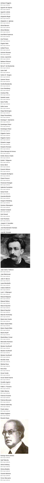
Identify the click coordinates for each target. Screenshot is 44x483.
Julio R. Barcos (5, 279)
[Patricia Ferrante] (5, 397)
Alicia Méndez (5, 30)
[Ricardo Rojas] (14, 436)
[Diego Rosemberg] (5, 117)
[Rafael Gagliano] (5, 415)
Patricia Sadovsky (6, 404)
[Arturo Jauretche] (5, 58)
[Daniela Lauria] (5, 99)
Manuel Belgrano (6, 297)
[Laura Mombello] (5, 285)
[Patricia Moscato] (5, 402)
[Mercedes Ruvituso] (5, 343)
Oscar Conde (4, 373)
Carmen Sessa (5, 79)
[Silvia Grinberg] (5, 466)
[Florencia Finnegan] (5, 184)
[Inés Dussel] (5, 216)
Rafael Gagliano (5, 413)
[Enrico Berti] (5, 166)
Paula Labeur (5, 409)
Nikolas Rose (5, 364)
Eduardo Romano (6, 147)
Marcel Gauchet (5, 306)
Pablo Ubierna (5, 391)
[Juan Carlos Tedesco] (5, 271)
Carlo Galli (4, 70)
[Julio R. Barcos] (5, 280)
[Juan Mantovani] (5, 276)
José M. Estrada (6, 232)
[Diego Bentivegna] (5, 112)
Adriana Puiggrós (6, 3)
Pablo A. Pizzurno (6, 386)
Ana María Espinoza (7, 34)
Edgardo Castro (5, 133)
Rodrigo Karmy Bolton (7, 455)
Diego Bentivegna (6, 111)
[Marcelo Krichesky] (5, 316)
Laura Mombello (6, 283)
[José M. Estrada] (15, 250)
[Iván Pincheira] (5, 220)
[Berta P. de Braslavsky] (5, 67)
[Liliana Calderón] (5, 289)
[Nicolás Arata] (5, 361)
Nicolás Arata (5, 359)
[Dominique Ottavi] (5, 126)
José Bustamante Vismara (9, 228)
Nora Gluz (4, 368)
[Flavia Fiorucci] (5, 180)
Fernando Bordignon (7, 174)
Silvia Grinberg (5, 464)
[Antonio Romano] (5, 54)
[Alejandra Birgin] (5, 18)
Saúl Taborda (5, 460)
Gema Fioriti (4, 192)
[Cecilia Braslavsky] (5, 85)
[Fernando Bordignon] (5, 175)
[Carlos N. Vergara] (5, 76)
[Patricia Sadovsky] (5, 406)
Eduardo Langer (5, 142)
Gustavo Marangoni (7, 205)
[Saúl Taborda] (5, 462)
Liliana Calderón (5, 288)
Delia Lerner (4, 106)
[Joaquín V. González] (5, 225)
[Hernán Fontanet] (5, 211)
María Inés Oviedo (6, 319)
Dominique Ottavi (6, 124)
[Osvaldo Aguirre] (5, 384)
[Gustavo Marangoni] (5, 207)
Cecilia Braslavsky (6, 84)
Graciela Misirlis (6, 196)
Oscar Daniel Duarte (7, 377)
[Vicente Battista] (5, 475)
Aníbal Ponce (5, 48)
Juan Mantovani (6, 274)
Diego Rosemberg (6, 115)
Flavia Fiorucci (5, 178)
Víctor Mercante (6, 478)
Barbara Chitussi (6, 61)
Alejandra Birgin (5, 16)
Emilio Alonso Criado (7, 156)
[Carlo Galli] (5, 72)
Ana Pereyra (4, 39)
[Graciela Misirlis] (5, 198)
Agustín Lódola (5, 12)
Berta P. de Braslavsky (7, 66)
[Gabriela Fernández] (5, 189)
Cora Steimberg (5, 88)
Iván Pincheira (5, 219)
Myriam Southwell (6, 346)
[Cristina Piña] (5, 94)
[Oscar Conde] (5, 375)
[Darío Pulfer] (5, 103)
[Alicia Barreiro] (5, 27)
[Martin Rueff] (5, 334)
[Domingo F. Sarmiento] (5, 121)
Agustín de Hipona (6, 7)
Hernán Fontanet (6, 210)
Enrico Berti (4, 165)
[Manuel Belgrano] (5, 298)
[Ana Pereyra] (5, 40)
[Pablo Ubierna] (5, 393)
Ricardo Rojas (5, 418)
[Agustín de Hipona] (5, 9)
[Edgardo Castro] (5, 135)
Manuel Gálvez (5, 301)
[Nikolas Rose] (5, 366)
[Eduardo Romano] (5, 148)
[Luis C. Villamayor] (5, 294)
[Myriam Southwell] (5, 348)
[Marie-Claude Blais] (5, 325)
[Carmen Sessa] (5, 81)
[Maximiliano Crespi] (5, 339)
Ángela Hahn (4, 43)
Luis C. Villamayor (6, 292)
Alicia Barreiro (5, 25)
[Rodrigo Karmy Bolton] (5, 457)
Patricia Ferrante (6, 395)
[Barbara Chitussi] (5, 63)
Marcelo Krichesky (6, 315)
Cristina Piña (4, 93)
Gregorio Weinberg (6, 201)
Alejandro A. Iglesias (7, 21)
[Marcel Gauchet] (5, 307)
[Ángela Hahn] (5, 45)
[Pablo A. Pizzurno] (5, 388)
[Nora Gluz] (5, 370)
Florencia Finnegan (6, 183)
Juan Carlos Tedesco (7, 270)
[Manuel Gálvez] (5, 303)
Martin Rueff (4, 333)
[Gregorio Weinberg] (5, 202)
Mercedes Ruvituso (7, 341)
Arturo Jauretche (6, 57)
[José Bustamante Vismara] (5, 229)
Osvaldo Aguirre (5, 382)
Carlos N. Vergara (6, 75)
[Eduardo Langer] (5, 144)
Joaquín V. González (7, 223)
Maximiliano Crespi (6, 337)
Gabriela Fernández (6, 187)
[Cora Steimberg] (5, 90)
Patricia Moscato (6, 400)
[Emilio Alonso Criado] (5, 157)
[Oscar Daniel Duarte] (5, 379)
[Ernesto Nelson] (5, 171)
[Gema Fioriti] (5, 193)
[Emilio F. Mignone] (5, 162)
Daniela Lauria (5, 97)
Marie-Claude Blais (6, 324)
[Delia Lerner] (5, 108)
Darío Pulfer (4, 102)
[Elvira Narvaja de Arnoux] (5, 153)
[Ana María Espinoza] (5, 36)
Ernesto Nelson (5, 169)
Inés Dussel (4, 214)
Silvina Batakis (5, 469)
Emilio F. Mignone (6, 160)
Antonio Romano (6, 52)
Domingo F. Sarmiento (7, 120)
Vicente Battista (6, 473)
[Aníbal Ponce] (5, 49)
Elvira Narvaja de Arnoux (8, 151)
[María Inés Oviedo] (5, 321)
